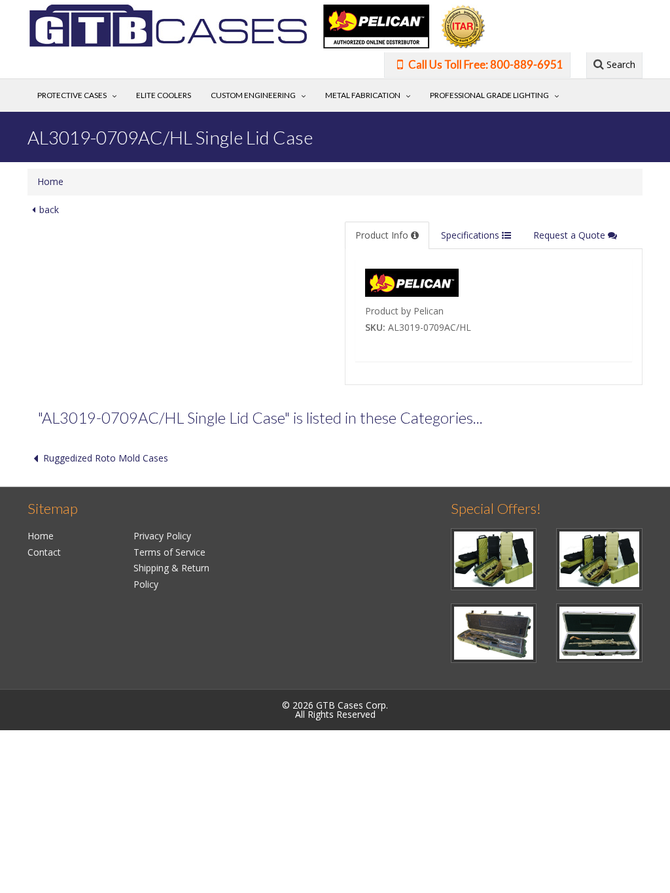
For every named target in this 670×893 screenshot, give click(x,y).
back (49, 209)
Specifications (471, 235)
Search (619, 64)
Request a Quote (570, 235)
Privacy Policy (162, 536)
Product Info (383, 235)
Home (50, 181)
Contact (44, 552)
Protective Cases (72, 95)
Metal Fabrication (362, 95)
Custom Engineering (253, 95)
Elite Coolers (163, 95)
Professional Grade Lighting (489, 95)
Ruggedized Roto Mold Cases (105, 458)
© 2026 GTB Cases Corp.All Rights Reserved (335, 709)
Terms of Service (169, 552)
